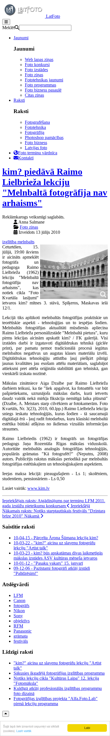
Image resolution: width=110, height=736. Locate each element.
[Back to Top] (5, 714)
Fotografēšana (37, 122)
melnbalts (25, 241)
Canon (19, 600)
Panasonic (23, 631)
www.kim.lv (38, 488)
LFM (18, 595)
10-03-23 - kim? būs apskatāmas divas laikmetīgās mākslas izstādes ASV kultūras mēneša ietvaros (58, 555)
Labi (87, 728)
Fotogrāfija (34, 132)
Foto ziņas (34, 74)
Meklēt (8, 27)
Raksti (19, 100)
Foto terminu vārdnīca (37, 152)
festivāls (21, 641)
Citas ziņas (34, 95)
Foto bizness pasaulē (43, 90)
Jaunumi (21, 37)
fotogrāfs (21, 605)
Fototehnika (35, 127)
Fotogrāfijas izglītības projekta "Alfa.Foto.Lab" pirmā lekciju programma (56, 701)
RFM (18, 626)
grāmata (21, 636)
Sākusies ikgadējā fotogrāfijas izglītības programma (59, 673)
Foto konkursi (37, 64)
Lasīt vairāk (23, 731)
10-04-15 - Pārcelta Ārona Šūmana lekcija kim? (56, 537)
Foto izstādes (36, 69)
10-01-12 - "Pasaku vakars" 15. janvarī (48, 563)
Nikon (19, 610)
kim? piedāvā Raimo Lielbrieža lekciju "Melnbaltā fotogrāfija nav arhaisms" (54, 187)
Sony (18, 615)
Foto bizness (36, 142)
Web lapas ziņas (39, 59)
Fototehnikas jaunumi (44, 79)
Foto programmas (40, 85)
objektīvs (22, 620)
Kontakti (26, 157)
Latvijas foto (36, 147)
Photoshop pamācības (44, 137)
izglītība (9, 241)
